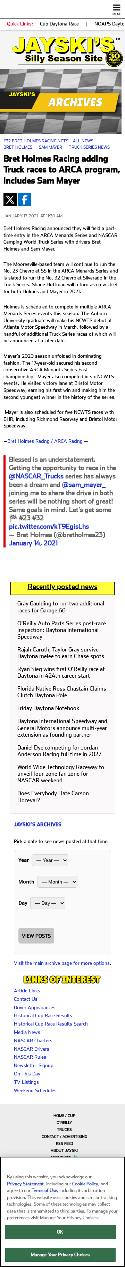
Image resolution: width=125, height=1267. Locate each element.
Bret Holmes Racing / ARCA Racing (45, 441)
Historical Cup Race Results (43, 1015)
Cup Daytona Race (59, 24)
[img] (62, 52)
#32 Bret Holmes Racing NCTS (35, 141)
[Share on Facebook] (24, 199)
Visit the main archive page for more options (62, 963)
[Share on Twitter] (10, 199)
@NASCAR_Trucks (36, 476)
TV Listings (26, 1082)
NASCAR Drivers (31, 1049)
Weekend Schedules (35, 1090)
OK (60, 1232)
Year (23, 860)
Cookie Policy (85, 1183)
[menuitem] (62, 1115)
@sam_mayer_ (83, 484)
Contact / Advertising (64, 1136)
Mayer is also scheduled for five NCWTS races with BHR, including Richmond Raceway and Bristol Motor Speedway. (60, 418)
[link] (62, 52)
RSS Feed (64, 1143)
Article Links (27, 990)
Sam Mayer (50, 147)
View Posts (36, 936)
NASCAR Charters (33, 1040)
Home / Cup (64, 1115)
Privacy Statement (25, 1183)
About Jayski (64, 1150)
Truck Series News (89, 147)
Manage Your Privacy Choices (60, 1254)
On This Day (27, 1073)
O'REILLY (64, 1122)
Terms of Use (44, 1190)
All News (83, 141)
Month (26, 881)
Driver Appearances (35, 1007)
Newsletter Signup (33, 1065)
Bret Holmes (17, 147)
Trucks (64, 1129)
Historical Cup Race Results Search (51, 1024)
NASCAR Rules (30, 1057)
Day (22, 903)
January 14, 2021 (33, 543)
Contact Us (26, 999)
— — (45, 441)
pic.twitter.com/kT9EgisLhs (49, 526)
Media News (27, 1032)
